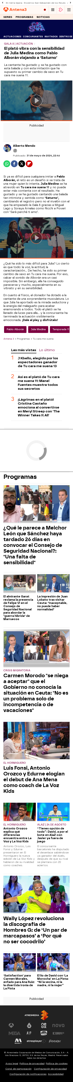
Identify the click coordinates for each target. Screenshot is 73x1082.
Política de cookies (57, 1063)
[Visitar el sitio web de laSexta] (29, 1025)
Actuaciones (12, 36)
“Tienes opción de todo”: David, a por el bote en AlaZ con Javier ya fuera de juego (52, 835)
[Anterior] (2, 3)
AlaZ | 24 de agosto (51, 824)
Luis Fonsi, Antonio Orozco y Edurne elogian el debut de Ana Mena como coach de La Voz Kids (34, 779)
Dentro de (65, 36)
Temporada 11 (60, 329)
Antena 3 (8, 338)
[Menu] (69, 10)
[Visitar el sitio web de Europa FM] (58, 1033)
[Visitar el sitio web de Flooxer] (55, 1041)
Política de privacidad (32, 1063)
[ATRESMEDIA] (36, 1015)
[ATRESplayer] (61, 10)
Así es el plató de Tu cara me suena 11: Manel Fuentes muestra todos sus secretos (39, 383)
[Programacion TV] (53, 10)
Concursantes (33, 36)
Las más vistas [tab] (23, 350)
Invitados (51, 36)
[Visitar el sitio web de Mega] (15, 1033)
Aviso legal (11, 1063)
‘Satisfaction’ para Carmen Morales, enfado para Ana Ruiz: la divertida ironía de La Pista (19, 982)
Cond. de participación (18, 1069)
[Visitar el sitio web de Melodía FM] (18, 1041)
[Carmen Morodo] (36, 648)
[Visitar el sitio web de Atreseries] (29, 1033)
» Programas (22, 338)
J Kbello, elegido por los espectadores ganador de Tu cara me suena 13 (38, 362)
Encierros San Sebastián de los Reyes (45, 3)
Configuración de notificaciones (28, 1074)
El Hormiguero (14, 763)
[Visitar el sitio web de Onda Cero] (44, 1033)
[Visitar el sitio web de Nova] (58, 1025)
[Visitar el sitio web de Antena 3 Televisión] (15, 1025)
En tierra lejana (14, 3)
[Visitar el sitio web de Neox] (44, 1025)
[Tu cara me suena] (36, 31)
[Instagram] (15, 150)
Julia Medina (38, 329)
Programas (24, 17)
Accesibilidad (55, 1074)
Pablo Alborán (15, 329)
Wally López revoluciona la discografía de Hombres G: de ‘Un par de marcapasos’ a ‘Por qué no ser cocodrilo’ (35, 930)
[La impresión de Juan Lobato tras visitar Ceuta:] (53, 583)
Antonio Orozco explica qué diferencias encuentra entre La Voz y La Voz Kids (17, 835)
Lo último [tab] (47, 350)
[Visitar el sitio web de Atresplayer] (36, 1041)
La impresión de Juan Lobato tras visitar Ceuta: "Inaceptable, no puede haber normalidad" (52, 603)
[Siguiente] (70, 3)
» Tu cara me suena (42, 338)
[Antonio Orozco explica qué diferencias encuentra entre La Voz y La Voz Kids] (19, 812)
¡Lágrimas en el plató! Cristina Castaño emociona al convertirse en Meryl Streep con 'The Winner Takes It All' (39, 407)
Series (7, 17)
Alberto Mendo (24, 145)
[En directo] (45, 10)
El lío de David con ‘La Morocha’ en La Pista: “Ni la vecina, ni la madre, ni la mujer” (53, 980)
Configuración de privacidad (50, 1069)
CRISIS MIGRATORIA (16, 670)
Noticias (43, 17)
